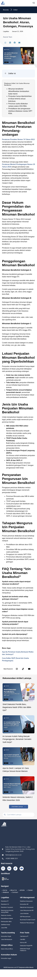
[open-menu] (33, 3)
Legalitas (6, 31)
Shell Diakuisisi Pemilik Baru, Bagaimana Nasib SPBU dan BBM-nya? (17, 707)
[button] (5, 42)
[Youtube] (22, 868)
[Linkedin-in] (9, 868)
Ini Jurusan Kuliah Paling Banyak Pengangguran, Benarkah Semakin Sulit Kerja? (17, 739)
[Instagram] (17, 669)
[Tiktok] (15, 868)
